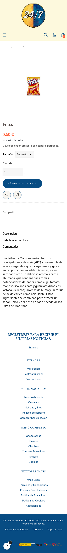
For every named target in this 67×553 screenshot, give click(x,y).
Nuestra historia (33, 397)
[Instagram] (33, 352)
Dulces (33, 441)
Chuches (33, 446)
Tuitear (24, 212)
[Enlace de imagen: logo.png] (33, 15)
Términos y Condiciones (33, 485)
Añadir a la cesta (20, 183)
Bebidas (33, 462)
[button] (6, 546)
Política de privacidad (16, 529)
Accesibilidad (33, 506)
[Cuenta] (54, 35)
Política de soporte (33, 412)
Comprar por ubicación (33, 418)
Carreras (33, 402)
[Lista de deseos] (7, 195)
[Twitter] (27, 352)
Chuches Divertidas (33, 451)
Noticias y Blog (33, 407)
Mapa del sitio (55, 529)
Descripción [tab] (10, 234)
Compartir (19, 212)
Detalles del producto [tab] (16, 240)
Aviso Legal (33, 480)
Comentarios (10, 246)
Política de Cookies (33, 500)
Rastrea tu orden (33, 374)
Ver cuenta (33, 369)
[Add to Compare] (17, 195)
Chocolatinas (33, 436)
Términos (37, 529)
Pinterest (30, 212)
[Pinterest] (39, 352)
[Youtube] (45, 352)
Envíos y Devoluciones (33, 490)
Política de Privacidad (33, 495)
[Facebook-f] (21, 352)
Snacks (33, 456)
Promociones (33, 379)
